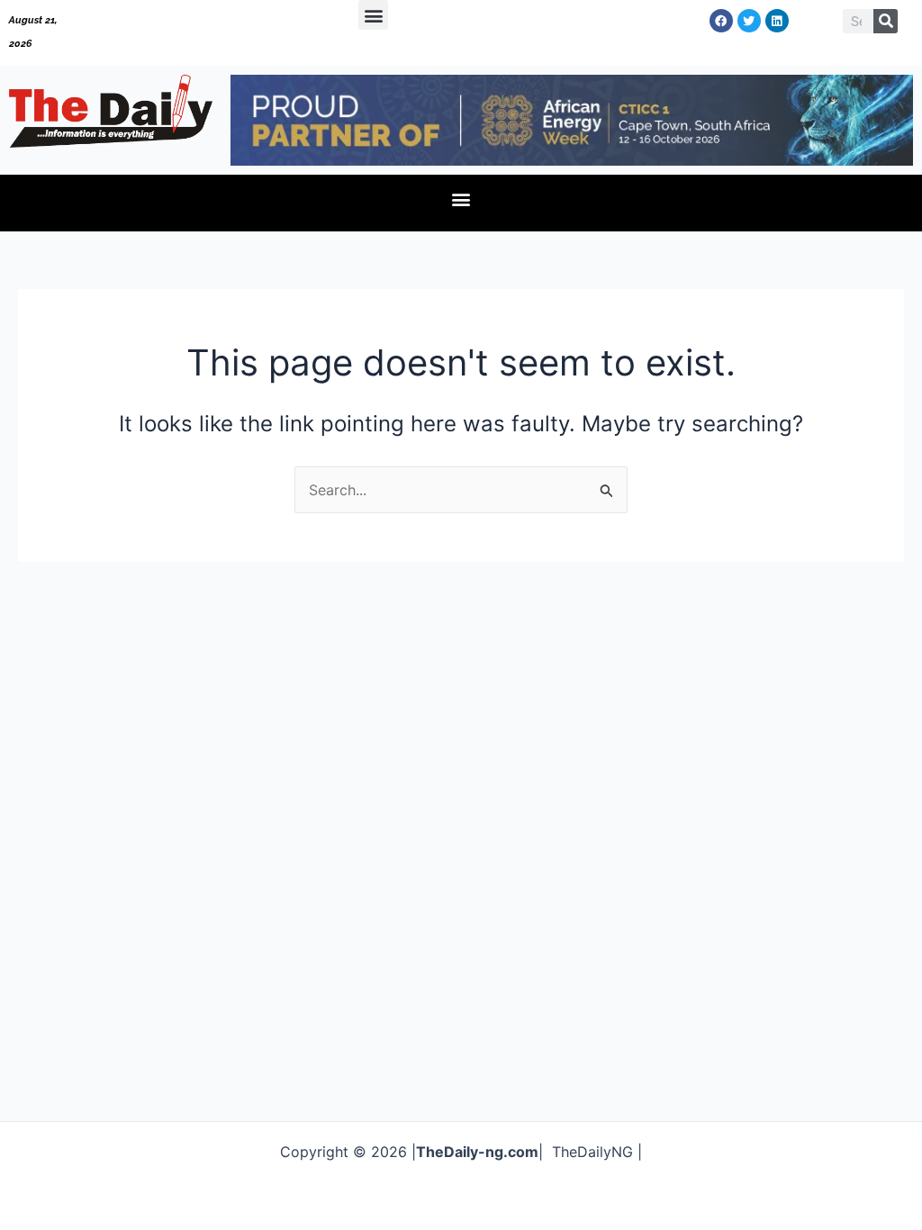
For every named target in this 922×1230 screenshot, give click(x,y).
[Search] (885, 21)
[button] (373, 15)
